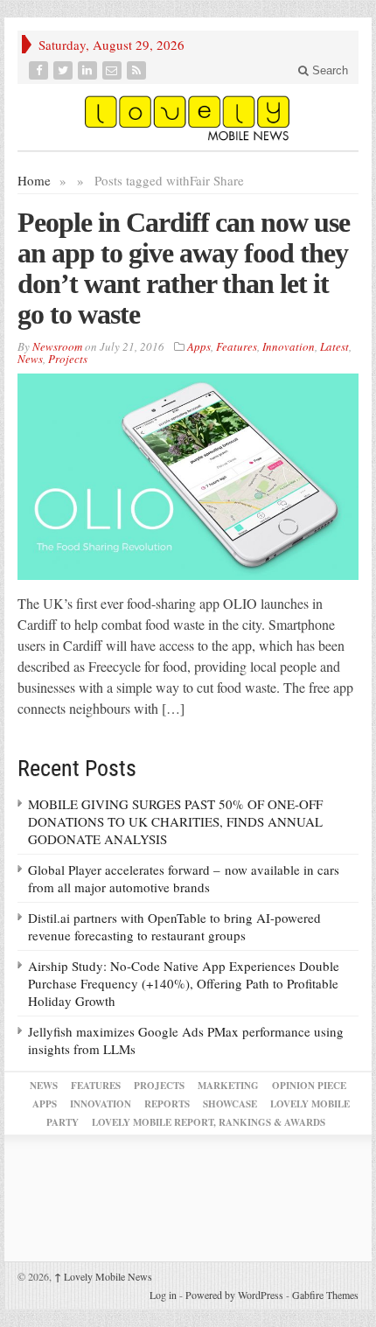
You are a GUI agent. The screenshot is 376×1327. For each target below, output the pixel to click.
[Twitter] (64, 70)
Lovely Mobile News (103, 1276)
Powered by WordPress (234, 1295)
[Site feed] (138, 70)
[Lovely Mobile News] (188, 117)
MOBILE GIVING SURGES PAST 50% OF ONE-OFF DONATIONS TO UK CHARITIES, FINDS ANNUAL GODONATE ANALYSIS (175, 821)
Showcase (230, 1104)
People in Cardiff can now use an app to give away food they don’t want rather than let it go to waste (183, 268)
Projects (67, 359)
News (30, 359)
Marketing (228, 1086)
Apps (199, 346)
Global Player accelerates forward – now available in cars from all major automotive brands (183, 878)
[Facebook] (40, 70)
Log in (163, 1295)
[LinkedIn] (89, 70)
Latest (334, 346)
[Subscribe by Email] (113, 70)
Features (236, 346)
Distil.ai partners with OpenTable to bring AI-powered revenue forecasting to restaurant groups (174, 926)
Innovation (288, 346)
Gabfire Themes (325, 1295)
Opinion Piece (309, 1086)
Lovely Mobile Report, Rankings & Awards (208, 1122)
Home (34, 180)
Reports (167, 1104)
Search (328, 70)
